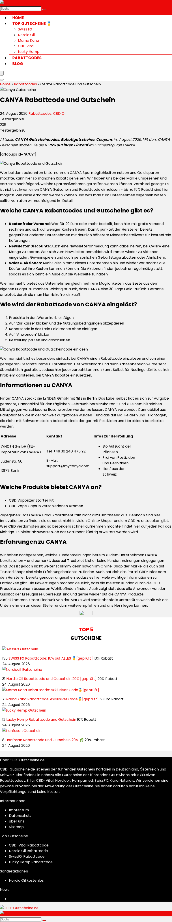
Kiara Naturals (122, 780)
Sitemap (16, 826)
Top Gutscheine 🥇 (31, 23)
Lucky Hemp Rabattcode (31, 862)
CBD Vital (26, 46)
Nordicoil (62, 780)
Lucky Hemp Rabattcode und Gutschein (41, 719)
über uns (16, 821)
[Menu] (2, 73)
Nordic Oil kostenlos (26, 880)
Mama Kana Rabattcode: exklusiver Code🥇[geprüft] (52, 699)
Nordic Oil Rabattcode (28, 850)
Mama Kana (28, 40)
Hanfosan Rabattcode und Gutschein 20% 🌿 (44, 739)
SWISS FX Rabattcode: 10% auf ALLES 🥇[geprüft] (51, 658)
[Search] (2, 79)
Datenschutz (20, 815)
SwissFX (101, 780)
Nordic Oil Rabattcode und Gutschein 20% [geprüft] (51, 678)
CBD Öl (59, 113)
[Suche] (44, 9)
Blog (17, 63)
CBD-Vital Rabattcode (29, 845)
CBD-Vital (45, 780)
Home (18, 17)
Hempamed (82, 780)
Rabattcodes (27, 58)
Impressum (19, 810)
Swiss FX (25, 29)
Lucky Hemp (28, 51)
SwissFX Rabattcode (27, 856)
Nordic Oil (26, 34)
